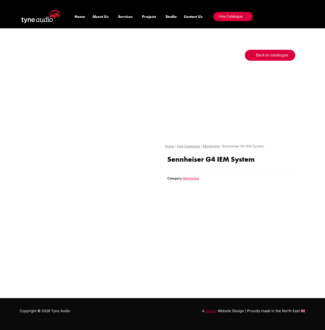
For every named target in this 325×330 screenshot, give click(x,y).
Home (79, 16)
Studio (171, 16)
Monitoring (211, 146)
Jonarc (211, 311)
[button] (233, 16)
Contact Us (193, 16)
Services (125, 16)
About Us (100, 16)
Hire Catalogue (188, 146)
